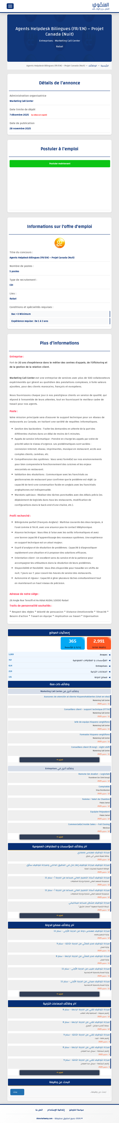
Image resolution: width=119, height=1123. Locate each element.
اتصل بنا (39, 1110)
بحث (15, 1092)
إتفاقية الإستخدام (56, 1110)
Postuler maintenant (59, 163)
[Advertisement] (60, 189)
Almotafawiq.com (44, 1118)
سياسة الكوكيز (76, 1110)
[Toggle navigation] (10, 6)
